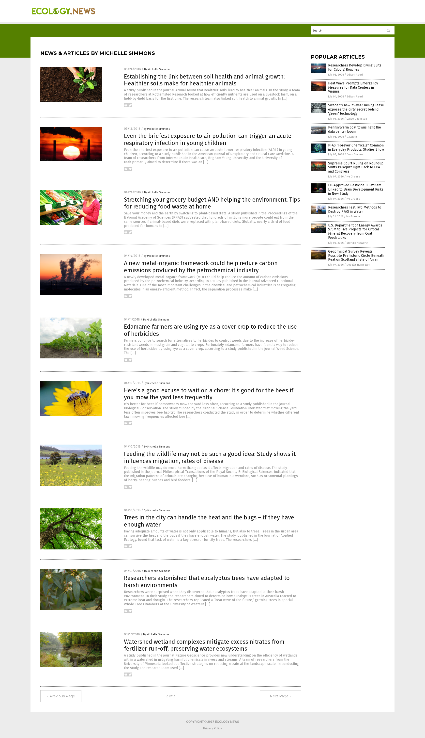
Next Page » (280, 696)
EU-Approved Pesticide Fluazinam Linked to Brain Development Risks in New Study (355, 189)
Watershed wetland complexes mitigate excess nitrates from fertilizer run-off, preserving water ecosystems (204, 645)
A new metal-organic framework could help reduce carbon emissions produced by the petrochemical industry (201, 267)
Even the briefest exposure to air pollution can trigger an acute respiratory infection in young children (207, 139)
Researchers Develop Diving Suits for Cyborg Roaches (354, 67)
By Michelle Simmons (157, 69)
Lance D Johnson (357, 118)
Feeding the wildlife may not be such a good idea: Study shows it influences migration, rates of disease (210, 457)
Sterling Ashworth (357, 242)
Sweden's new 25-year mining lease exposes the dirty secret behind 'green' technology (356, 109)
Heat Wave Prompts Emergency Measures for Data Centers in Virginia (353, 87)
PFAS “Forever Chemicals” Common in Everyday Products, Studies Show (356, 147)
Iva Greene (353, 176)
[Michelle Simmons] (63, 17)
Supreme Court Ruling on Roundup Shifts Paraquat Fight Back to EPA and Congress (355, 167)
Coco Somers (355, 154)
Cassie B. (352, 136)
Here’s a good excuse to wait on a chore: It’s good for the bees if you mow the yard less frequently (208, 394)
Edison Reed (355, 74)
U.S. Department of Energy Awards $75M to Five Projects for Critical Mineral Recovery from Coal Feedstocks (355, 231)
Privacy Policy (212, 728)
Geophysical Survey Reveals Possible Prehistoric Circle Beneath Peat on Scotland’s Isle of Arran (356, 255)
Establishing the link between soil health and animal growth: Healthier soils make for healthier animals (204, 80)
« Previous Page (61, 696)
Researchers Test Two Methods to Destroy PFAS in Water (354, 209)
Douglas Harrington (358, 264)
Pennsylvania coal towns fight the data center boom (354, 129)
